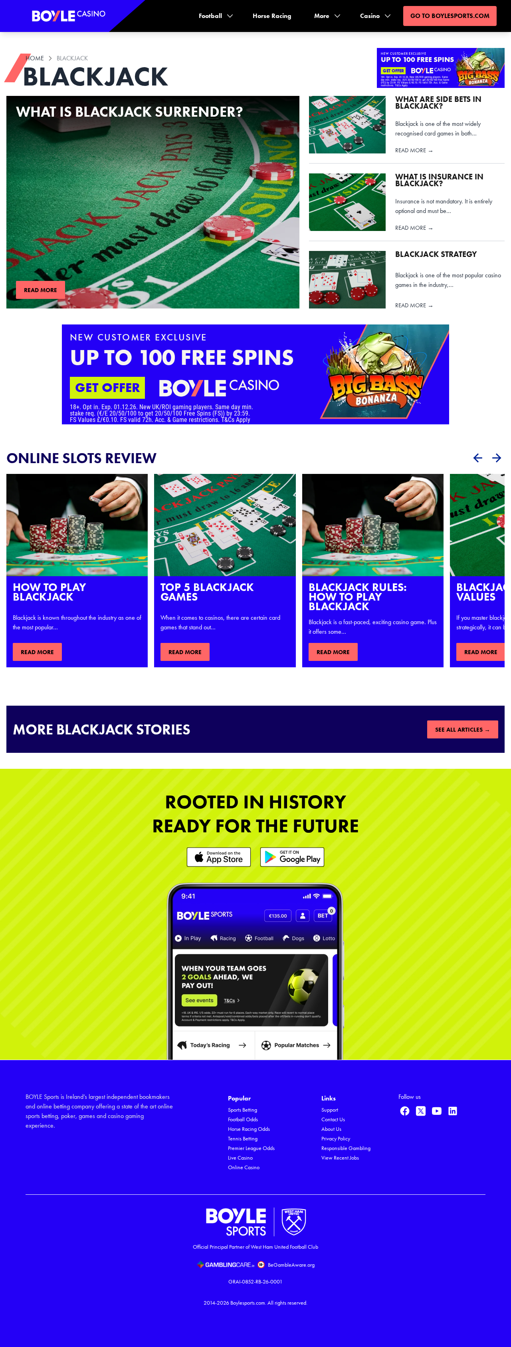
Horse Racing (272, 16)
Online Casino (243, 1167)
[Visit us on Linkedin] (452, 1111)
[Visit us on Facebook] (404, 1111)
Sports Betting (242, 1109)
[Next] (497, 458)
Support (329, 1109)
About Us (331, 1129)
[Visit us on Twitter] (420, 1111)
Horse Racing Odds (249, 1129)
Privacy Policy (335, 1138)
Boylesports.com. (248, 1302)
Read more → (414, 150)
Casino (370, 16)
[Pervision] (477, 458)
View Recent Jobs (340, 1157)
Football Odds (243, 1119)
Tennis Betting (242, 1138)
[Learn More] (219, 857)
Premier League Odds (251, 1148)
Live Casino (240, 1157)
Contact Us (333, 1119)
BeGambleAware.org (291, 1264)
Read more (40, 290)
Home (35, 58)
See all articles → (462, 729)
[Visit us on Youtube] (436, 1111)
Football (210, 16)
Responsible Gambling (345, 1148)
